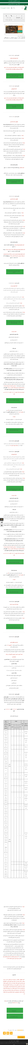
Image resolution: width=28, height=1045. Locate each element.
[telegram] (1, 522)
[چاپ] (7, 1033)
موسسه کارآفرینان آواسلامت (14, 1)
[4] (20, 1030)
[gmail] (1, 525)
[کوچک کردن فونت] (17, 16)
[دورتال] (26, 1043)
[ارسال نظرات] (11, 1033)
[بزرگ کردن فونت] (22, 16)
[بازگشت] (4, 1033)
